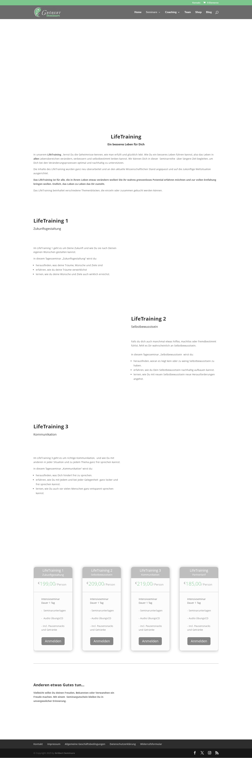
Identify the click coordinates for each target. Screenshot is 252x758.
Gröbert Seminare (65, 753)
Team (187, 12)
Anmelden (53, 641)
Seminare (151, 12)
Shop (198, 12)
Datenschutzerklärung (123, 744)
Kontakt (196, 3)
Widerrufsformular (151, 744)
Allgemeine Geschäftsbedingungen (85, 744)
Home (137, 12)
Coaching (171, 12)
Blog (209, 12)
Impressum (53, 744)
